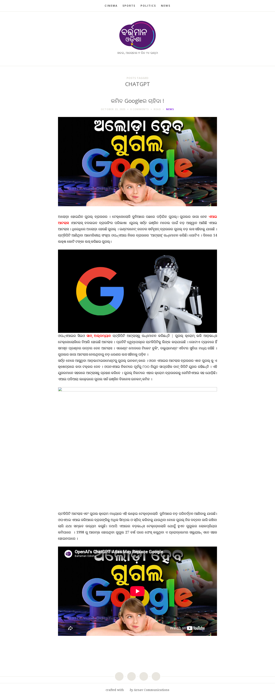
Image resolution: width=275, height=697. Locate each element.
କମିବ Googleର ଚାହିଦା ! (137, 101)
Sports (128, 6)
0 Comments (139, 109)
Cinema (111, 6)
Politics (148, 6)
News (165, 6)
